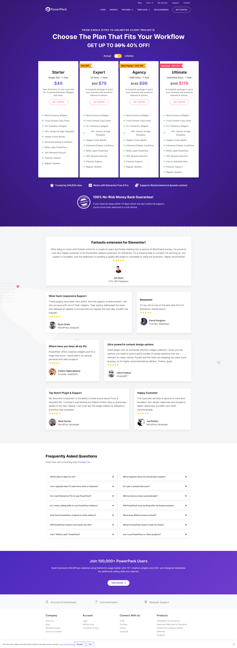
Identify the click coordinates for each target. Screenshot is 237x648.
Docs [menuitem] (148, 3)
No (90, 644)
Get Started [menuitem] (181, 10)
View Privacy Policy (66, 644)
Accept (80, 644)
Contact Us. (85, 462)
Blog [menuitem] (140, 3)
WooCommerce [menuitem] (161, 10)
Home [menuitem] (103, 10)
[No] (233, 644)
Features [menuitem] (126, 10)
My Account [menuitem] (162, 3)
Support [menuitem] (175, 3)
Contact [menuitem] (187, 3)
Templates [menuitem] (142, 10)
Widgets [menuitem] (114, 10)
